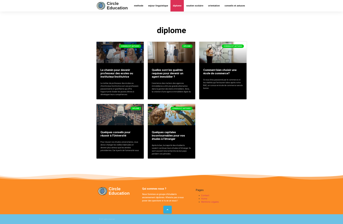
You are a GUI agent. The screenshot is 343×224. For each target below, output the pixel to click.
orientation (214, 5)
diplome (177, 5)
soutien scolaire (194, 5)
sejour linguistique (158, 5)
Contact (205, 195)
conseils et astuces (235, 5)
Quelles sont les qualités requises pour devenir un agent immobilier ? (167, 73)
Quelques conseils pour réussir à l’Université (115, 134)
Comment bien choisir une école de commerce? (219, 71)
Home (204, 198)
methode (138, 5)
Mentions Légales (210, 201)
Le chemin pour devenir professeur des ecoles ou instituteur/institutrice (116, 73)
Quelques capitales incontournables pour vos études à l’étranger (168, 136)
